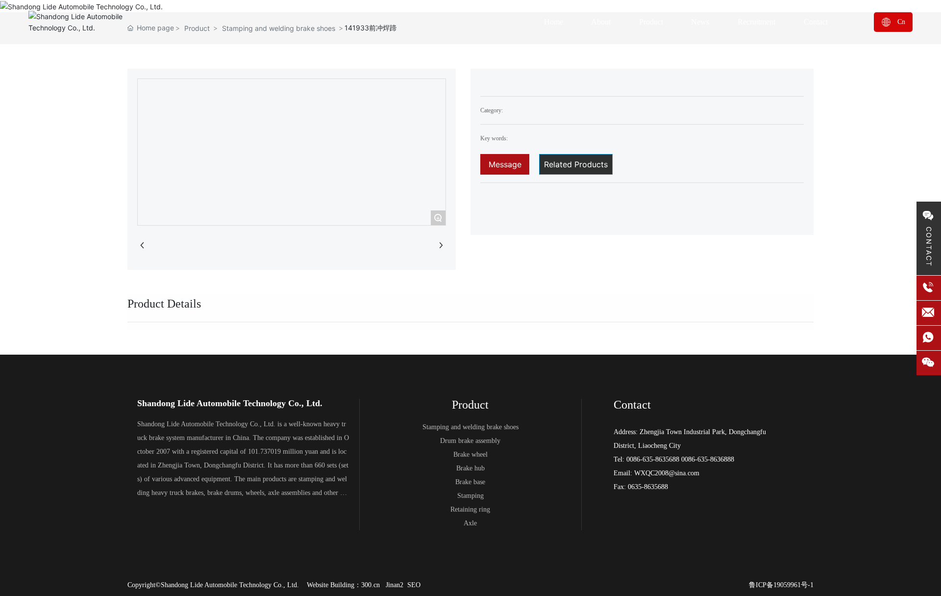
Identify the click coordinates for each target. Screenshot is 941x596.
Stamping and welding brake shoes (470, 427)
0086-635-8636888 (707, 459)
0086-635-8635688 (652, 459)
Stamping (470, 495)
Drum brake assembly (470, 440)
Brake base (470, 482)
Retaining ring (470, 509)
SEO (414, 585)
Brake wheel (470, 454)
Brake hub (470, 468)
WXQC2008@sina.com (666, 473)
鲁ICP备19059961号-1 (781, 585)
